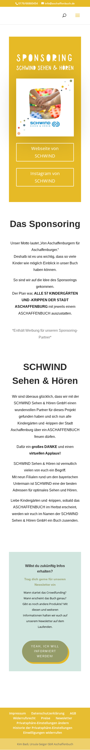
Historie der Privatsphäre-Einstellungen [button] (42, 728)
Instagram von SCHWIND (45, 177)
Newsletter (64, 718)
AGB (73, 713)
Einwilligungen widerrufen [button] (42, 732)
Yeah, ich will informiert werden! (45, 651)
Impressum (17, 713)
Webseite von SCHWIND (45, 152)
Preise (45, 718)
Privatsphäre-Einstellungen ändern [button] (43, 723)
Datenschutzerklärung (47, 713)
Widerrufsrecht (24, 718)
